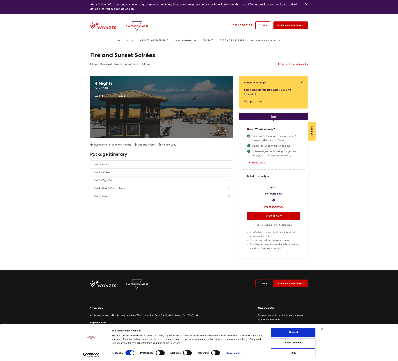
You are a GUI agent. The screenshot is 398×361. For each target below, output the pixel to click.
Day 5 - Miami (101, 196)
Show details (233, 353)
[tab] (273, 116)
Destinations (183, 40)
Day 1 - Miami (101, 164)
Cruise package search (290, 283)
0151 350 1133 (242, 25)
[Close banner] (322, 329)
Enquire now (274, 216)
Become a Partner (232, 40)
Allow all (293, 332)
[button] (132, 40)
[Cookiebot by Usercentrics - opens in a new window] (91, 355)
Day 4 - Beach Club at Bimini (109, 188)
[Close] (306, 4)
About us (123, 40)
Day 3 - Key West (103, 180)
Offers (263, 25)
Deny (293, 352)
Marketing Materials (154, 40)
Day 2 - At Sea (101, 172)
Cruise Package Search (290, 25)
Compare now (253, 101)
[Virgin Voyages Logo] (105, 25)
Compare (312, 131)
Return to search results (294, 64)
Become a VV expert (263, 40)
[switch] (160, 352)
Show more (258, 162)
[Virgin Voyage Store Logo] (137, 26)
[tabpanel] (273, 189)
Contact (208, 40)
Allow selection (293, 342)
